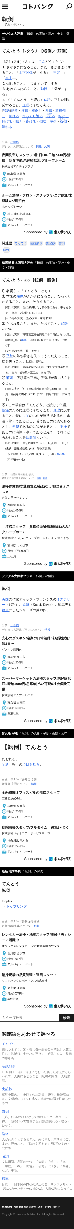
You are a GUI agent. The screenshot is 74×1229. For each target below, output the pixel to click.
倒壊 (42, 121)
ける (31, 121)
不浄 (63, 427)
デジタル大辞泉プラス (17, 576)
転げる (7, 121)
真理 (56, 410)
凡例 (47, 146)
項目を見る (30, 764)
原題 (25, 604)
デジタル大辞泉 (12, 33)
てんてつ (20, 243)
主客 (56, 72)
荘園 (9, 378)
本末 (8, 78)
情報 (39, 146)
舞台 (5, 610)
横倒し (36, 111)
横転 (24, 111)
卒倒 (53, 121)
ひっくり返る (32, 116)
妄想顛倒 (36, 243)
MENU (4, 7)
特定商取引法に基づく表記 (28, 1206)
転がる (63, 116)
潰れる (7, 127)
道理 (25, 105)
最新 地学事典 (11, 871)
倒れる (14, 116)
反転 (48, 111)
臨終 (6, 249)
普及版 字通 (10, 733)
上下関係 (26, 72)
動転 (43, 89)
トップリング (16, 906)
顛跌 (64, 323)
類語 (6, 111)
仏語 (47, 100)
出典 (24, 339)
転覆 (14, 111)
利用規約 (7, 1206)
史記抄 (50, 243)
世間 (25, 416)
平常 (9, 356)
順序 (20, 296)
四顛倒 (31, 437)
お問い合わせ (52, 1206)
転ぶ (19, 121)
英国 (5, 599)
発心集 (61, 453)
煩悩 (5, 410)
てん (41, 62)
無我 (15, 427)
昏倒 (62, 243)
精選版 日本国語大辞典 (17, 262)
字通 (5, 764)
